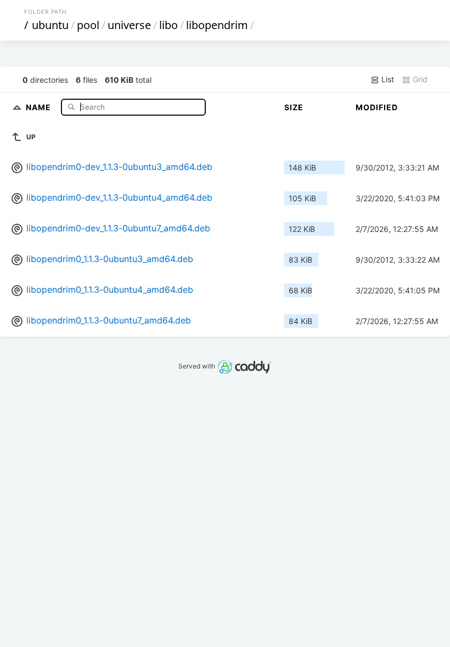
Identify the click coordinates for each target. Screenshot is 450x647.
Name (39, 106)
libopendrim (217, 25)
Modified (377, 107)
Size (293, 107)
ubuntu (50, 25)
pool (88, 25)
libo (168, 25)
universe (129, 25)
